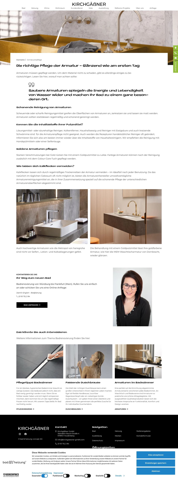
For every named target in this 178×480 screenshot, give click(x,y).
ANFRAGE (175, 67)
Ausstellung (104, 8)
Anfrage (153, 8)
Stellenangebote (143, 431)
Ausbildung (97, 436)
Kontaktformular (143, 436)
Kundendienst (77, 8)
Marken (118, 436)
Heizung (34, 8)
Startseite (20, 60)
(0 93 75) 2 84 (24, 296)
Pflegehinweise (24, 409)
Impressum (120, 440)
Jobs (91, 8)
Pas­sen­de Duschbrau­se (83, 383)
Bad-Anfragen (31, 305)
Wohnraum (60, 8)
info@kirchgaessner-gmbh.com (71, 440)
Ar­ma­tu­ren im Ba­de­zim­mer (134, 383)
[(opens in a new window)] (20, 434)
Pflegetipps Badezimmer (34, 383)
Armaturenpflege (34, 60)
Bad (23, 8)
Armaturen (120, 409)
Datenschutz (97, 440)
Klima (46, 8)
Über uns (140, 8)
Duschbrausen (73, 409)
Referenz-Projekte (122, 8)
